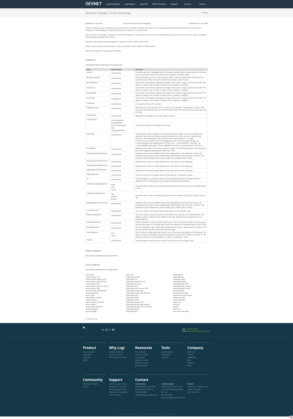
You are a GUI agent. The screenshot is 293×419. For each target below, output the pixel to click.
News (189, 365)
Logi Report (130, 4)
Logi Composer (113, 4)
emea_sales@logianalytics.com (172, 397)
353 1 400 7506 (193, 392)
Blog (189, 360)
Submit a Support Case (118, 384)
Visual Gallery (140, 352)
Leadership (191, 357)
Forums (187, 4)
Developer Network (90, 384)
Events (202, 4)
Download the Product (118, 389)
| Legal (159, 414)
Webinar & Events (142, 363)
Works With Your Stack (118, 357)
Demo (85, 360)
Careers (190, 355)
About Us (191, 352)
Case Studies (140, 357)
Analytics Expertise (116, 352)
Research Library (141, 355)
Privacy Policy (166, 414)
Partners (190, 363)
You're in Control (115, 355)
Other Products (159, 4)
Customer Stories (142, 360)
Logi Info (144, 4)
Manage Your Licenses (117, 387)
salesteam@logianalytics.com (198, 331)
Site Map (174, 414)
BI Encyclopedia (141, 365)
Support (174, 4)
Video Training (114, 395)
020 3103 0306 (166, 395)
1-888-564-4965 (192, 329)
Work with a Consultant (118, 392)
